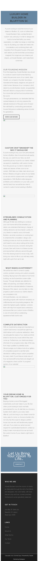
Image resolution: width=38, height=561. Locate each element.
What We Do (9, 535)
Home (7, 527)
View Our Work (11, 117)
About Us (8, 531)
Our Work (8, 539)
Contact (19, 464)
